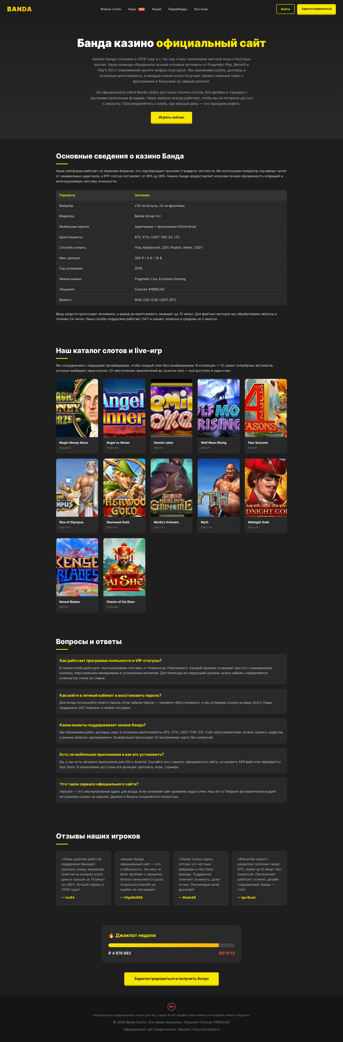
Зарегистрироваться (316, 8)
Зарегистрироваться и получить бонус (171, 978)
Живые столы (110, 9)
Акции (156, 9)
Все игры (201, 9)
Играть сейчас (171, 117)
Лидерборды (177, 9)
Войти (285, 9)
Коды (136, 9)
